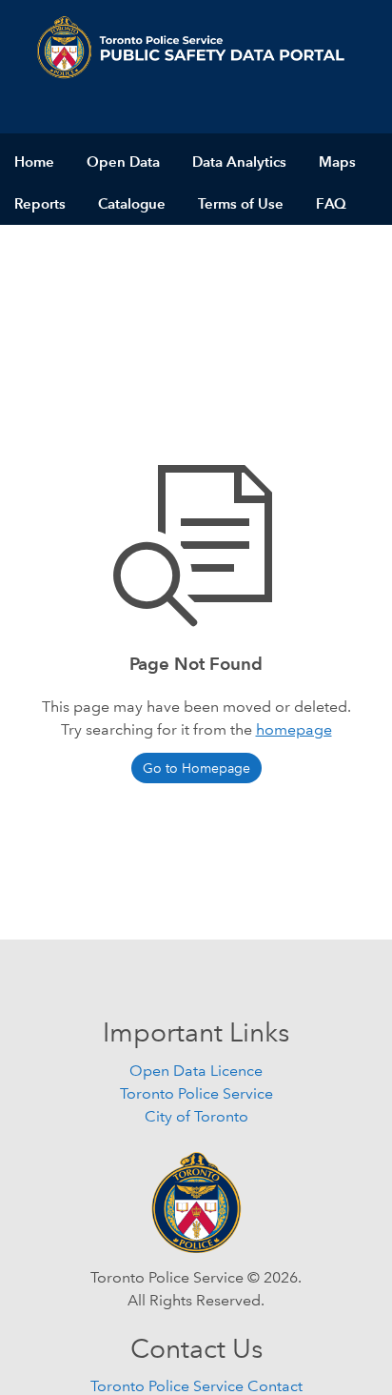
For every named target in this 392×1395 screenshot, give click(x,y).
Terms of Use (241, 203)
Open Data (123, 161)
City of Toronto (196, 1116)
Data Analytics (239, 161)
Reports (40, 203)
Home (34, 161)
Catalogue (132, 203)
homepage (294, 729)
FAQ (331, 203)
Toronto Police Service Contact (196, 1386)
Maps (337, 161)
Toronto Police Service (196, 1093)
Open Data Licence (196, 1070)
